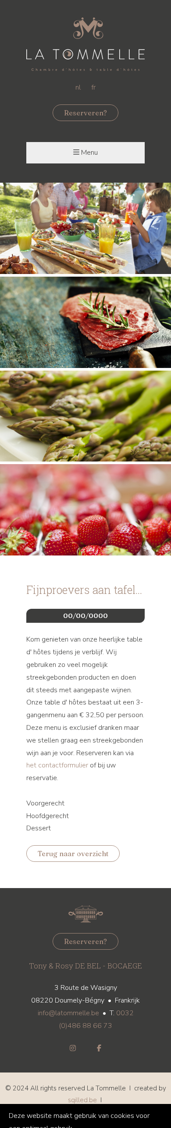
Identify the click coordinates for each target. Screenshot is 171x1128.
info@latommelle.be (68, 1013)
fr (93, 87)
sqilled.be (82, 1100)
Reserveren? (85, 112)
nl (78, 87)
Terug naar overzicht (73, 853)
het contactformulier (57, 765)
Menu (89, 152)
